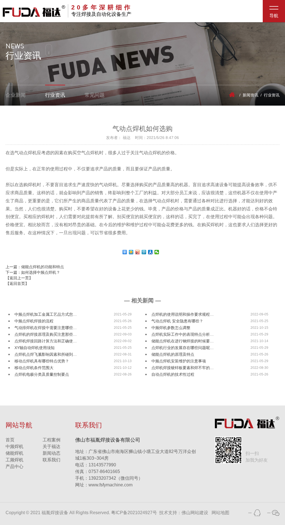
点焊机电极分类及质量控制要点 (41, 374)
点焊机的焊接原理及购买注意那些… (45, 334)
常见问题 (95, 95)
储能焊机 (14, 453)
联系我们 (51, 459)
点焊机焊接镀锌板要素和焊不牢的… (182, 367)
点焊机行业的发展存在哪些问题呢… (182, 347)
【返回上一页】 (19, 278)
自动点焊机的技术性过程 (172, 374)
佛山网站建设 (194, 512)
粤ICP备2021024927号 (134, 512)
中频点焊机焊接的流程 (33, 321)
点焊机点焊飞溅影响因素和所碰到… (45, 354)
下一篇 (33, 272)
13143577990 (95, 464)
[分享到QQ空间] (131, 252)
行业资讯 (55, 95)
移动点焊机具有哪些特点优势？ (41, 361)
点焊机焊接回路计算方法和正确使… (45, 341)
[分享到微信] (156, 252)
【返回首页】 (17, 283)
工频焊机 (14, 459)
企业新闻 (16, 95)
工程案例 (51, 439)
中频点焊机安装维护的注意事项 (178, 361)
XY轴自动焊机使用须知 (34, 347)
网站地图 (220, 512)
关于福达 (51, 446)
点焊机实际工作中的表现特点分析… (182, 334)
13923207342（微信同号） (116, 478)
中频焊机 (14, 446)
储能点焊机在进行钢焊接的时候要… (182, 341)
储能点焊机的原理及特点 (172, 354)
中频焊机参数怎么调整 (170, 327)
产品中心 (14, 466)
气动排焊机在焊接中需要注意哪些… (45, 327)
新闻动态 (51, 453)
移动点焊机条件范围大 (33, 367)
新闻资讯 (250, 95)
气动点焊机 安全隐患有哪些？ (177, 321)
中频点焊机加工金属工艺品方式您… (45, 314)
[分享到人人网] (150, 252)
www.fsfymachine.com (103, 484)
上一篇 (35, 267)
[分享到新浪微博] (137, 252)
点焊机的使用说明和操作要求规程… (182, 314)
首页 (10, 439)
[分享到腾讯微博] (144, 252)
